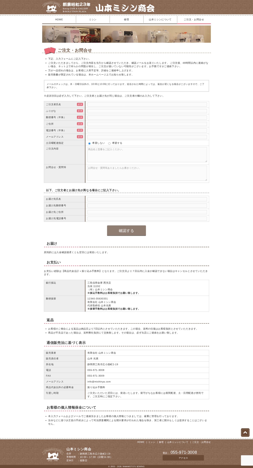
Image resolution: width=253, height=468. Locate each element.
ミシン (93, 19)
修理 (126, 19)
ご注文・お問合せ (194, 19)
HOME (59, 19)
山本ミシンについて (160, 19)
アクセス (183, 458)
